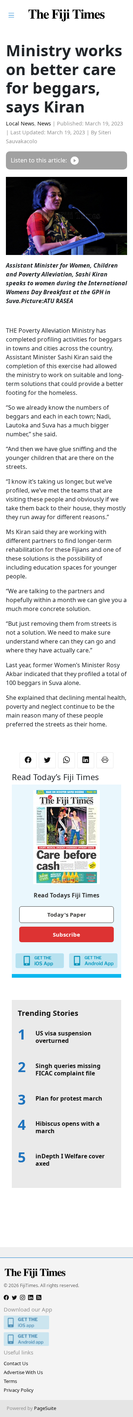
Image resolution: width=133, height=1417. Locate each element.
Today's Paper (66, 914)
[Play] (75, 160)
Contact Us (16, 1363)
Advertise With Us (23, 1372)
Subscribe (66, 934)
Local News (20, 123)
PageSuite (45, 1408)
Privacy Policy (19, 1390)
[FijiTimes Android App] (66, 1339)
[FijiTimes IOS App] (66, 1322)
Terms (10, 1381)
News (44, 123)
